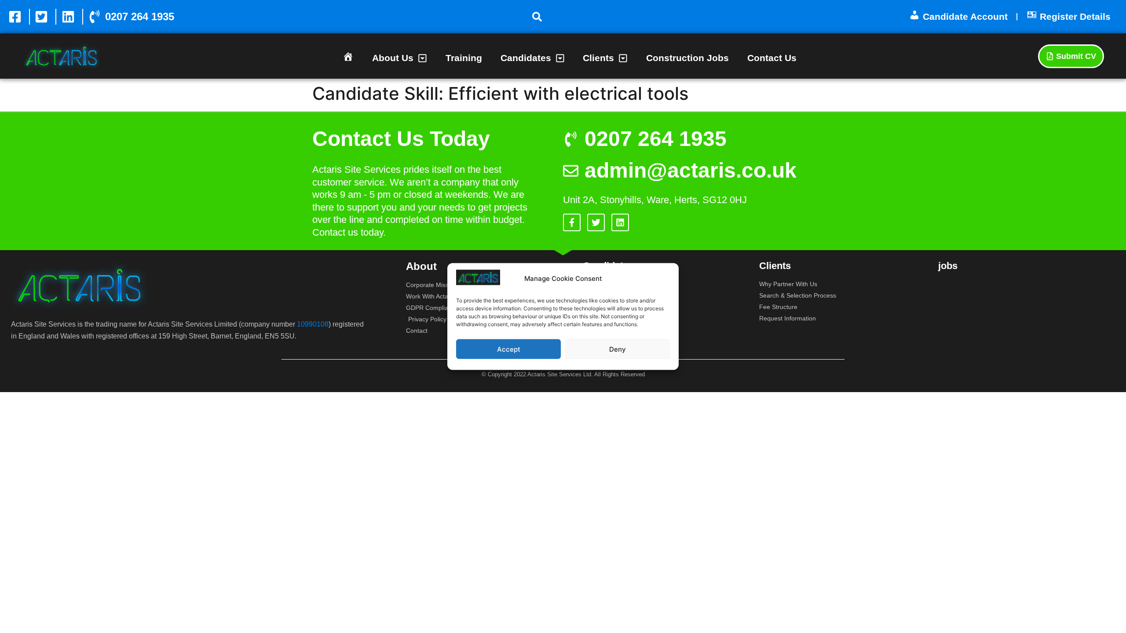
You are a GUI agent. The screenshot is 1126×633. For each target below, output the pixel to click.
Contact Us (772, 58)
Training (464, 58)
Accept (508, 349)
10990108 (313, 324)
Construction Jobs (687, 58)
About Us (392, 58)
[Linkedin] (620, 222)
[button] (537, 16)
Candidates (526, 58)
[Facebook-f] (572, 222)
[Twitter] (596, 222)
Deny (617, 349)
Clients (598, 58)
